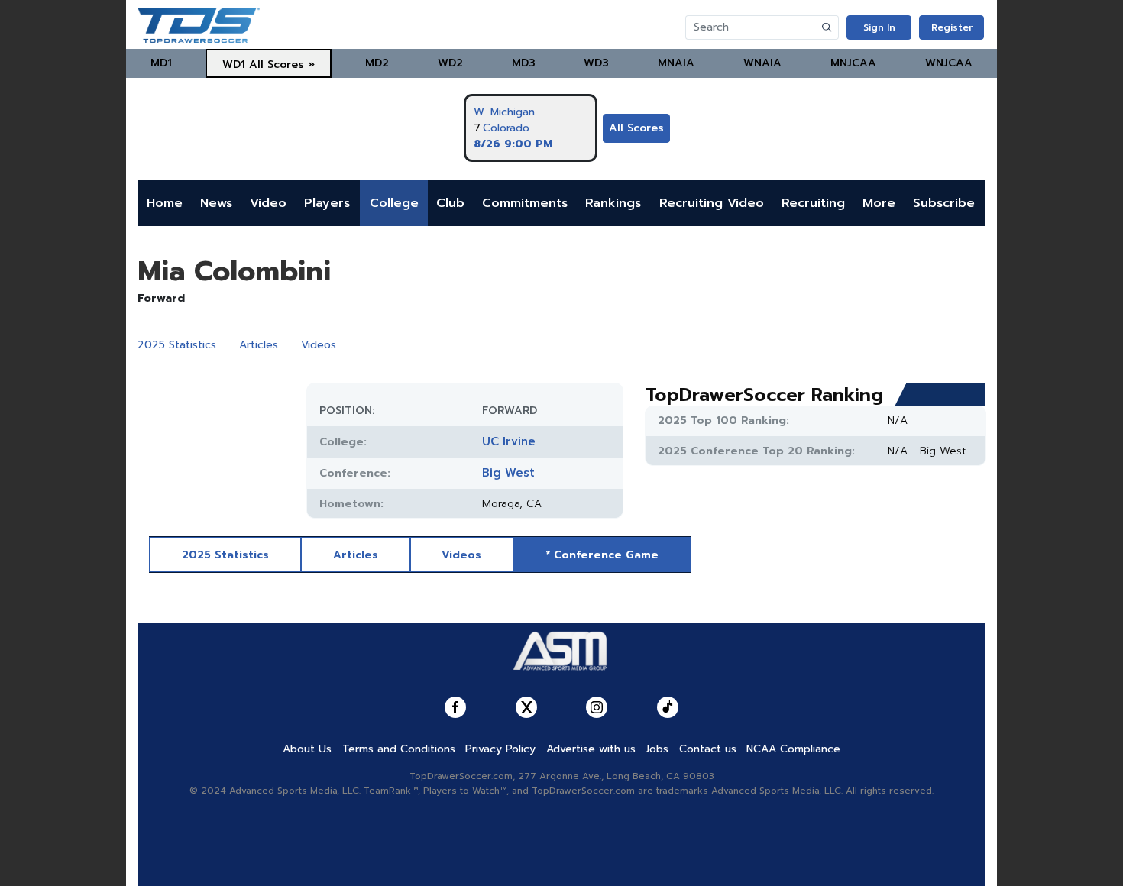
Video (268, 203)
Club (450, 203)
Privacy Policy (500, 749)
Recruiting (813, 203)
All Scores (636, 128)
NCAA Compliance (793, 749)
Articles (258, 345)
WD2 (450, 63)
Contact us (707, 749)
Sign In (879, 27)
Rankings (613, 203)
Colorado (506, 128)
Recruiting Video (711, 203)
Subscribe (944, 203)
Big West (508, 472)
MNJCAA (853, 63)
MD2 (377, 63)
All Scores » (282, 65)
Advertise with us (591, 749)
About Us (307, 749)
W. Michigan (504, 112)
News (216, 203)
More (878, 203)
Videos (318, 345)
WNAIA (762, 63)
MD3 (524, 63)
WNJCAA (949, 63)
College (394, 203)
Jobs (657, 749)
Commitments (525, 203)
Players (327, 203)
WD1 (233, 65)
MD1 (161, 63)
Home (165, 203)
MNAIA (676, 63)
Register (952, 27)
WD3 (596, 63)
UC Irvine (509, 441)
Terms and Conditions (398, 749)
